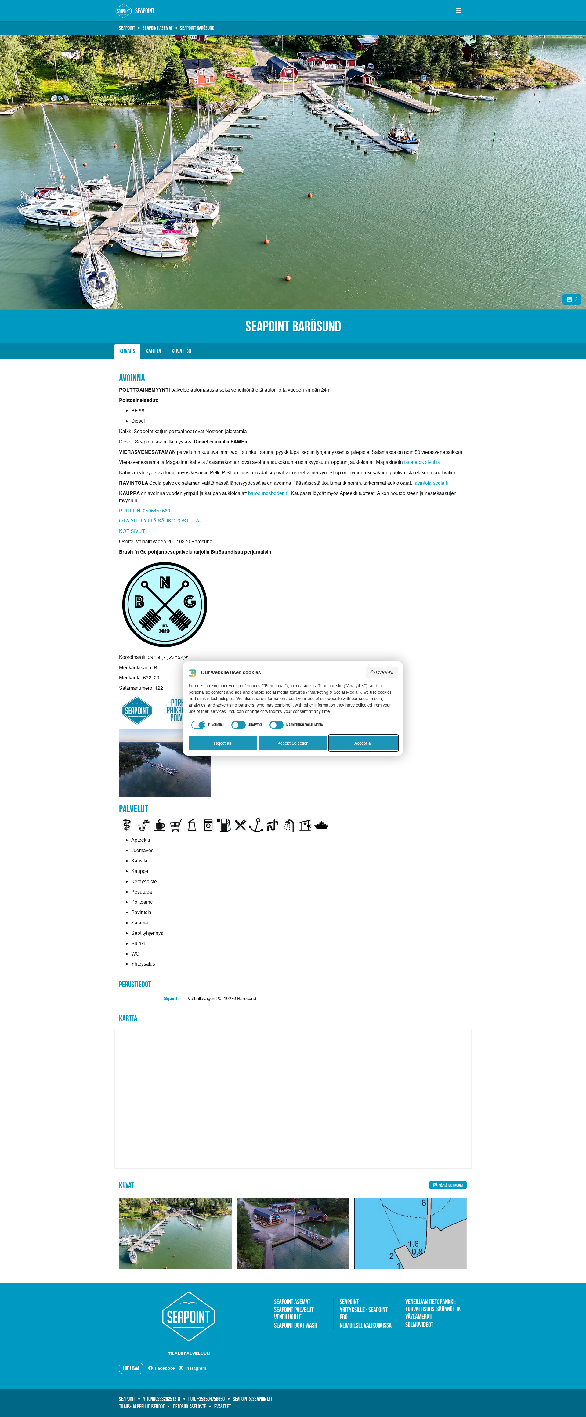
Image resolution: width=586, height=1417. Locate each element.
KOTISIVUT (132, 531)
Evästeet (222, 1407)
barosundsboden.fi (268, 493)
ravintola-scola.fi (430, 482)
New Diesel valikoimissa (366, 1325)
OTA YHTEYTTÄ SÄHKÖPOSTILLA (159, 520)
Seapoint (127, 28)
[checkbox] (207, 725)
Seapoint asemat (157, 28)
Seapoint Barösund (197, 28)
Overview (384, 672)
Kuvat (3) (182, 351)
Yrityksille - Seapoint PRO (364, 1313)
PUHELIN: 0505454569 (144, 510)
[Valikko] (458, 10)
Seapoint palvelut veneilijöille (294, 1313)
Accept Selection (293, 743)
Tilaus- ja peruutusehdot (142, 1407)
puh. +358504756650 (206, 1399)
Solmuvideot (419, 1324)
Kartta (153, 351)
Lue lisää (131, 1368)
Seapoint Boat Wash (295, 1325)
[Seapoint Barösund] (175, 1233)
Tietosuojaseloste (189, 1407)
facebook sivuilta (422, 462)
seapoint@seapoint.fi (252, 1399)
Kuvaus (127, 351)
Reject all (222, 743)
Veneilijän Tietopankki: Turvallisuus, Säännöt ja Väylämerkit (433, 1309)
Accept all (363, 743)
